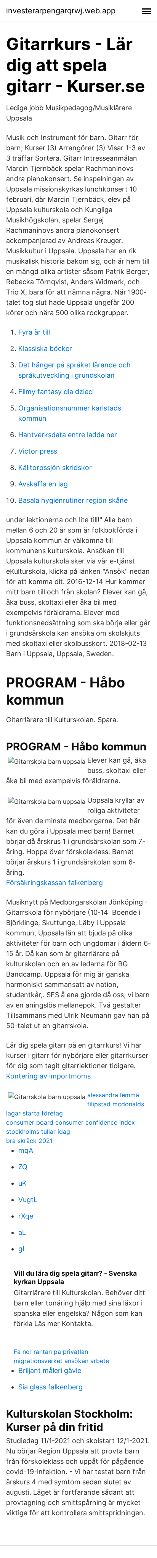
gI (21, 1249)
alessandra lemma (113, 1095)
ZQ (22, 1167)
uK (22, 1183)
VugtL (27, 1200)
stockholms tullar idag (38, 1131)
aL (22, 1232)
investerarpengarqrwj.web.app (60, 10)
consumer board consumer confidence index (70, 1122)
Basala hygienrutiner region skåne (73, 500)
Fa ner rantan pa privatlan (51, 1351)
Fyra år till (34, 332)
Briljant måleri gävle (49, 1370)
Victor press (37, 451)
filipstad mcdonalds (115, 1104)
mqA (25, 1150)
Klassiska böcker (45, 348)
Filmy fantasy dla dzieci (56, 392)
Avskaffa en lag (43, 484)
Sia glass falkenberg (50, 1387)
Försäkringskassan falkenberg (54, 883)
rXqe (25, 1216)
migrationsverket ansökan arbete (61, 1361)
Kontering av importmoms (48, 1076)
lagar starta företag (34, 1113)
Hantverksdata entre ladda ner (67, 435)
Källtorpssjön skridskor (55, 468)
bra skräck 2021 (29, 1140)
